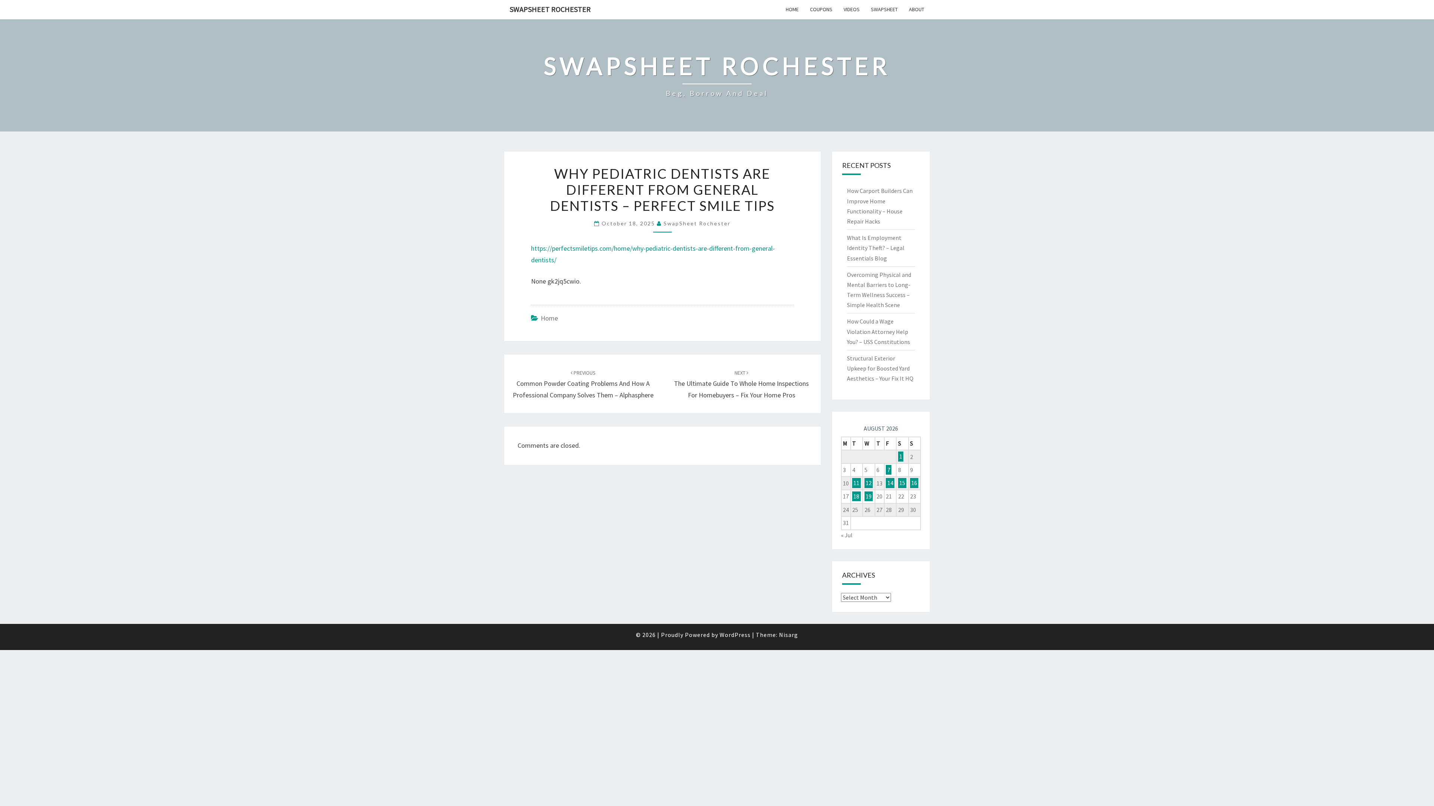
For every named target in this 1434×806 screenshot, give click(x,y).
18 (856, 496)
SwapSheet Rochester (550, 9)
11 (856, 483)
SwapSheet (884, 9)
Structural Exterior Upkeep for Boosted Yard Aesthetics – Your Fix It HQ (880, 368)
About (916, 9)
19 (869, 496)
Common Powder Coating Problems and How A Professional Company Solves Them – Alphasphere (583, 384)
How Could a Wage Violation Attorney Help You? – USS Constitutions (878, 331)
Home (792, 9)
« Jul (847, 535)
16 (914, 483)
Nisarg (788, 634)
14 (890, 483)
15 (902, 483)
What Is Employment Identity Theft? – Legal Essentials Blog (875, 248)
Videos (852, 9)
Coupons (821, 9)
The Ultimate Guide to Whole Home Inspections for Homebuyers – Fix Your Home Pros (741, 384)
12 (869, 483)
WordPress (735, 634)
